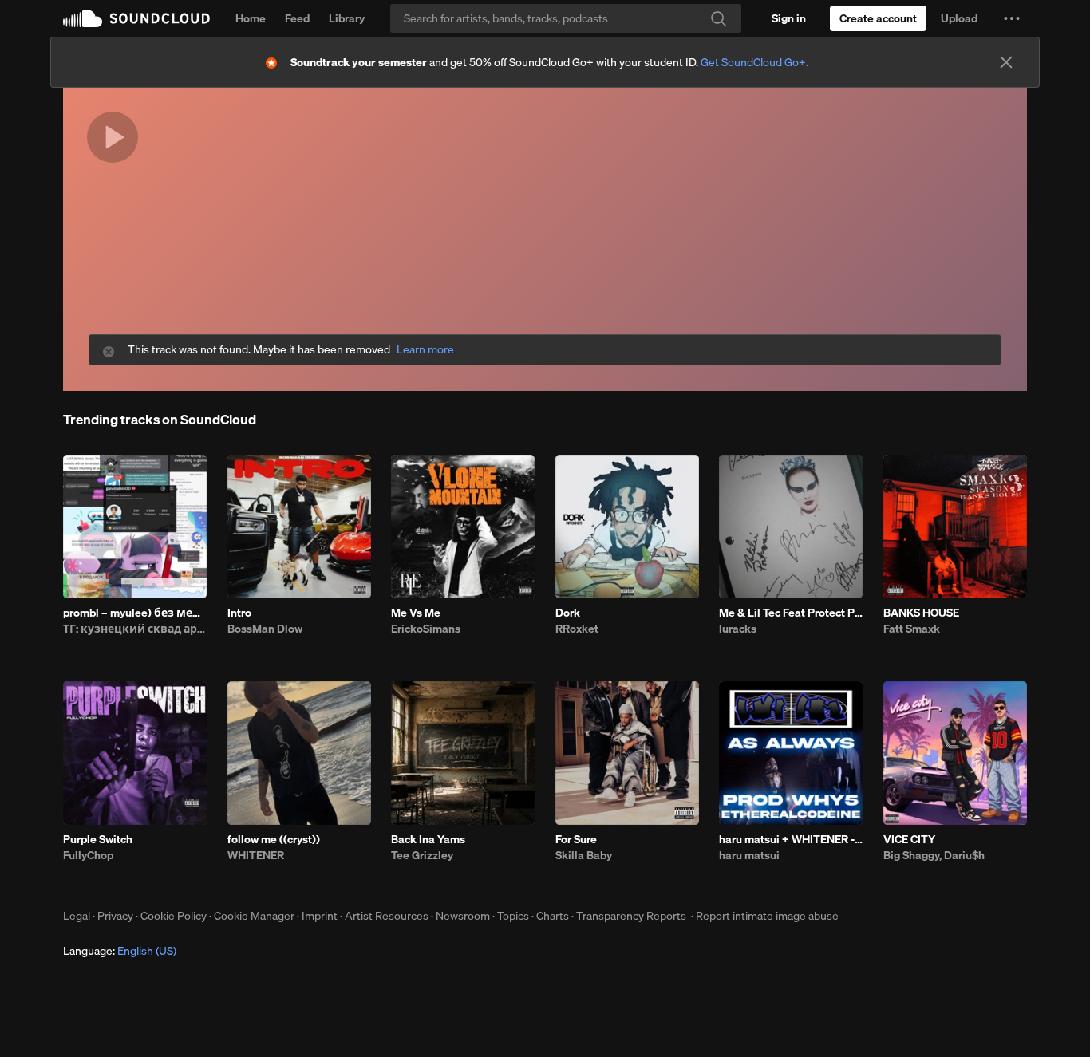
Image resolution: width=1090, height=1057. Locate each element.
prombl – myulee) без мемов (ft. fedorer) (135, 613)
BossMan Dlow (264, 629)
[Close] (1006, 62)
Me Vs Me (415, 613)
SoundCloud (136, 18)
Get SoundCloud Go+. (754, 62)
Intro (239, 613)
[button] (1012, 18)
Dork (567, 613)
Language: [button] (119, 951)
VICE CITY (909, 839)
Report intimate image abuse (767, 916)
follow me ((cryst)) (273, 839)
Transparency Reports (631, 916)
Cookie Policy (173, 916)
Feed (297, 18)
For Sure (576, 839)
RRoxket (576, 629)
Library (347, 18)
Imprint (320, 916)
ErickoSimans (425, 629)
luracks (737, 629)
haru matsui (749, 855)
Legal (76, 916)
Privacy (115, 916)
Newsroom (463, 916)
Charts (552, 916)
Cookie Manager (254, 916)
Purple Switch (97, 839)
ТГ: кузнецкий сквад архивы (135, 629)
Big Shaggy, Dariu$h (934, 855)
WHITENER (255, 855)
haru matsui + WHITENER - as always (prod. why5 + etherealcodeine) (791, 839)
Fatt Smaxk (911, 629)
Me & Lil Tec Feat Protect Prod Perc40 (791, 613)
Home (250, 18)
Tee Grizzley (422, 855)
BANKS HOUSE (921, 613)
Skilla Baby (583, 855)
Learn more (425, 349)
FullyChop (88, 855)
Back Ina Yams (428, 839)
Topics (513, 916)
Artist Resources (386, 916)
